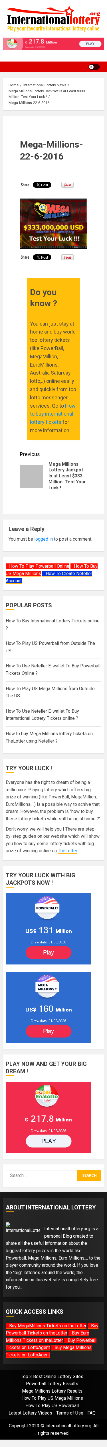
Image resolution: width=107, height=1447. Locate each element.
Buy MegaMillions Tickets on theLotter (47, 1326)
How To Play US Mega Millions (52, 1398)
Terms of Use (69, 1413)
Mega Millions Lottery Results (52, 1391)
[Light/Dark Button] (94, 67)
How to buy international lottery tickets (53, 414)
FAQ (91, 1413)
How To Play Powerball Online (39, 566)
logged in (43, 539)
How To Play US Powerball (52, 1405)
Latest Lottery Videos (30, 1413)
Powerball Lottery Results (52, 1383)
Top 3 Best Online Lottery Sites (52, 1376)
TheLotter (67, 850)
